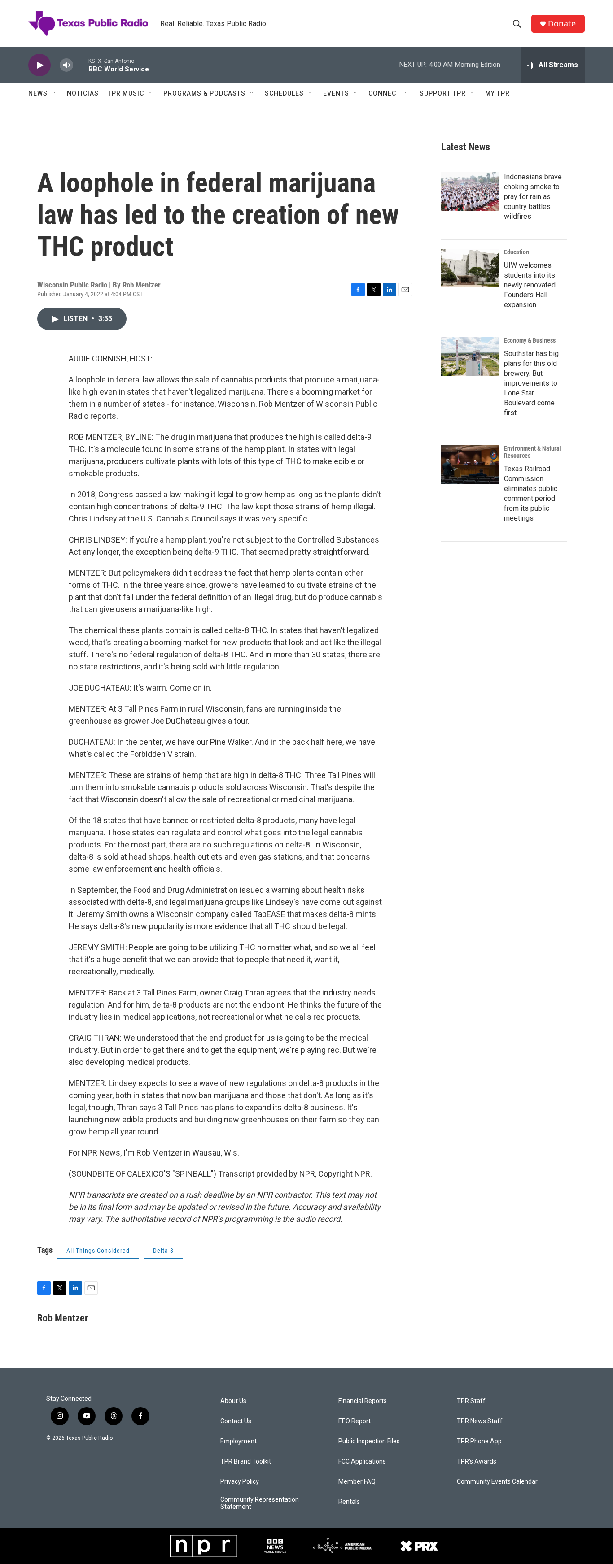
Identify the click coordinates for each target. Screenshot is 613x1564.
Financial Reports (362, 1401)
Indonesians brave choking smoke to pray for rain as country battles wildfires (533, 197)
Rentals (349, 1502)
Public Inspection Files (369, 1441)
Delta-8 (163, 1250)
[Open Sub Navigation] (54, 93)
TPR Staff (471, 1401)
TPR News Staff (480, 1421)
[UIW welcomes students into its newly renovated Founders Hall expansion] (470, 268)
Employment (238, 1441)
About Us (233, 1401)
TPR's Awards (476, 1461)
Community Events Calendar (497, 1481)
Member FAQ (357, 1481)
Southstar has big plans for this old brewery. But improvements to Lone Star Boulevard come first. (531, 383)
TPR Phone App (479, 1441)
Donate (562, 23)
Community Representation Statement (259, 1503)
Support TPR (443, 93)
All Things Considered (98, 1250)
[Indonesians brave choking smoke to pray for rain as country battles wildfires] (470, 191)
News (38, 93)
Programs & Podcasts (204, 93)
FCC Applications (362, 1461)
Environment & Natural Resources (532, 452)
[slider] (80, 65)
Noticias (83, 93)
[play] (39, 65)
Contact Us (235, 1421)
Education (516, 252)
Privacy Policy (239, 1481)
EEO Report (354, 1421)
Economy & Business (530, 340)
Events (336, 93)
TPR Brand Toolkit (245, 1461)
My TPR (497, 93)
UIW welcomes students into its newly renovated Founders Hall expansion (530, 285)
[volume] (66, 65)
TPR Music (126, 93)
